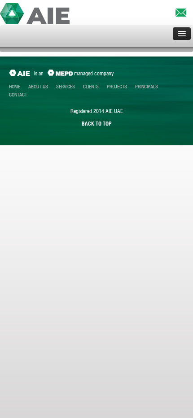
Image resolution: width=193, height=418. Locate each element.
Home (14, 86)
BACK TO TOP (97, 123)
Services (65, 86)
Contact (18, 94)
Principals (146, 86)
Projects (117, 86)
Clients (91, 86)
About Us (38, 86)
